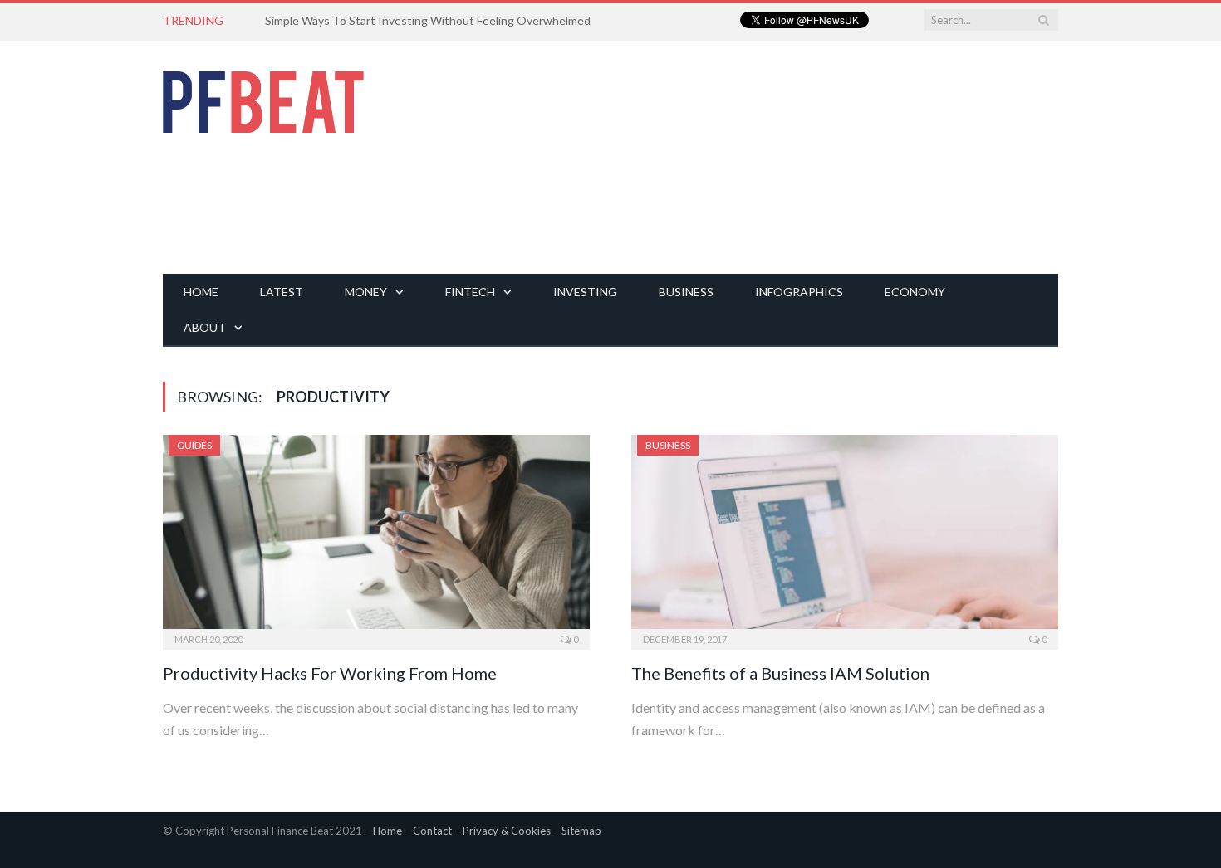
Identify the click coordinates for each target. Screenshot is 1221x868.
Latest (281, 292)
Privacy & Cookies (507, 830)
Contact (432, 830)
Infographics (799, 292)
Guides (194, 445)
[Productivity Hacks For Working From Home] (376, 537)
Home (201, 292)
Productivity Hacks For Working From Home (330, 673)
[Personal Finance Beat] (263, 97)
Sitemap (581, 830)
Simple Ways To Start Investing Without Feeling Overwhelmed (428, 20)
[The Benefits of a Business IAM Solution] (844, 537)
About (205, 327)
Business (686, 292)
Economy (915, 292)
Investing (585, 292)
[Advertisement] (756, 157)
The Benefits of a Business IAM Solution (780, 673)
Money (366, 292)
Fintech (470, 292)
